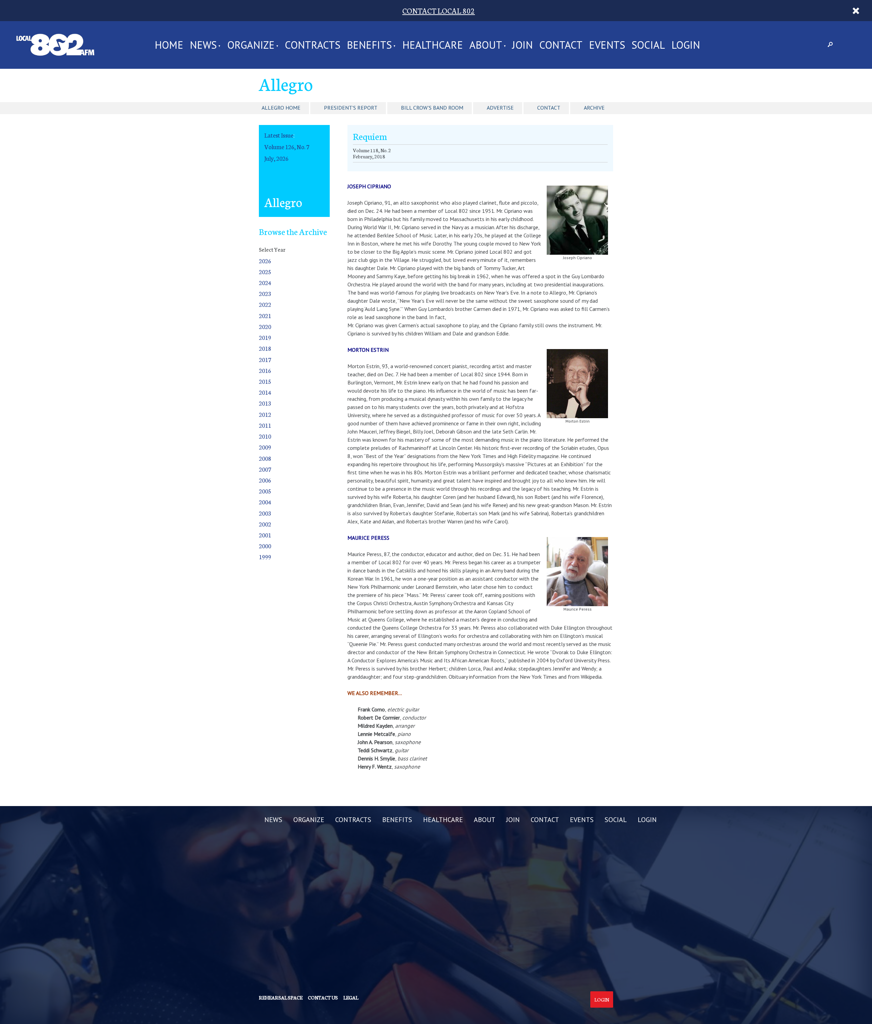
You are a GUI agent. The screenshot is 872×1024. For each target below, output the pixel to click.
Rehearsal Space (280, 997)
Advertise (500, 107)
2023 (265, 293)
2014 (265, 392)
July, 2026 (276, 158)
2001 (265, 535)
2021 (265, 315)
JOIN (522, 45)
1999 (265, 556)
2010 (265, 436)
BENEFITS (369, 45)
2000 (265, 545)
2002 (265, 524)
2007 (265, 469)
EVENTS (607, 45)
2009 (265, 447)
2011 (265, 425)
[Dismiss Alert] (855, 10)
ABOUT (485, 45)
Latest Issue (278, 135)
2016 (265, 370)
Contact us (323, 997)
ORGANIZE (251, 45)
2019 (265, 337)
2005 (265, 491)
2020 (265, 326)
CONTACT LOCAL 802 (438, 10)
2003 (265, 513)
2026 (265, 260)
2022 (265, 304)
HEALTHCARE (432, 45)
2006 (265, 480)
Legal (350, 997)
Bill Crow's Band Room (432, 107)
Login (601, 999)
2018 (265, 348)
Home (169, 45)
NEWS (203, 45)
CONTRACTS (312, 45)
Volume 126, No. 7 (286, 146)
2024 (265, 282)
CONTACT (560, 45)
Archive (594, 107)
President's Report (350, 107)
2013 (265, 403)
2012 (265, 414)
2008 (265, 458)
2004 (265, 502)
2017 (265, 359)
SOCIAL (648, 45)
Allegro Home (281, 107)
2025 (265, 271)
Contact (548, 107)
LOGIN (685, 45)
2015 (265, 381)
